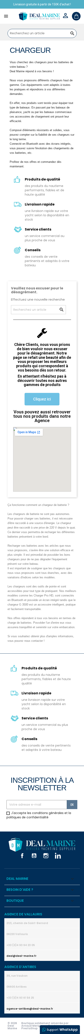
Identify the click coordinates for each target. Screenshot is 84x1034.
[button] (42, 399)
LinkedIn (57, 855)
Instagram (45, 855)
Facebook (22, 855)
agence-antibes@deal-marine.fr (29, 1008)
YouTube (34, 855)
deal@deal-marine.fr (21, 956)
